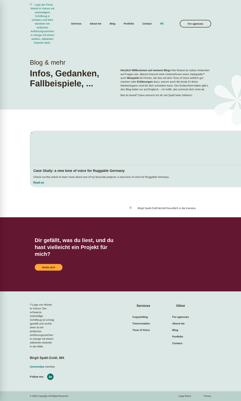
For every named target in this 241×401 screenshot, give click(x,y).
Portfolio (129, 23)
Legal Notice (185, 396)
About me (95, 23)
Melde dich (48, 267)
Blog (112, 23)
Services (76, 23)
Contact (147, 23)
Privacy (207, 396)
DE (162, 23)
